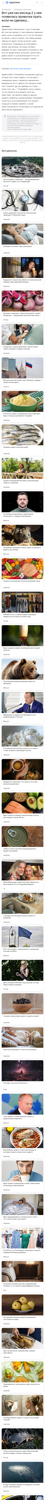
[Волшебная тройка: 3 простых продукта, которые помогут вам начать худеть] (22, 1143)
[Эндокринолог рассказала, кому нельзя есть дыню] (22, 1377)
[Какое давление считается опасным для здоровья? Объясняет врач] (22, 206)
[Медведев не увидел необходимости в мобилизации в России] (22, 707)
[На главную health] (14, 2)
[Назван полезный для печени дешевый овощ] (22, 574)
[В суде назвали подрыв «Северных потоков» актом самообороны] (22, 1477)
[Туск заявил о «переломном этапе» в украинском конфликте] (22, 1109)
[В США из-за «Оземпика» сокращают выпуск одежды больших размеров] (22, 1243)
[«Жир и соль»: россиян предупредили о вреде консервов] (22, 841)
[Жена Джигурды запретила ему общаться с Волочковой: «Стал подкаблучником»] (22, 875)
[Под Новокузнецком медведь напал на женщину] (22, 674)
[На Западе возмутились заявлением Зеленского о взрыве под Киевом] (22, 507)
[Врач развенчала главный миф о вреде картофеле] (22, 1343)
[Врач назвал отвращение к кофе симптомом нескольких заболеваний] (22, 1176)
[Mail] (7, 2)
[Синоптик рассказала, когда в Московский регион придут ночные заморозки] (22, 1444)
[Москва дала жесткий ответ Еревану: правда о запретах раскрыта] (22, 373)
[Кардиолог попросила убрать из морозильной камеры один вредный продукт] (22, 272)
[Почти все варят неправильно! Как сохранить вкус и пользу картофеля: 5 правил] (22, 406)
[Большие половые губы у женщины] (22, 239)
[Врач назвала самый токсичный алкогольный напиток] (22, 641)
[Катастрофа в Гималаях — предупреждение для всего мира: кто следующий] (22, 172)
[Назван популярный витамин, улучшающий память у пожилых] (22, 473)
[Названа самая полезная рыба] (22, 440)
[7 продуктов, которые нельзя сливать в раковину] (22, 908)
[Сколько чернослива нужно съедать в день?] (22, 1009)
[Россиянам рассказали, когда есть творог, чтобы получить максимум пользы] (22, 741)
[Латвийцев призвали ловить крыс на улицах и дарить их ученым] (22, 540)
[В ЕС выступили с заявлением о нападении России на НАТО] (22, 942)
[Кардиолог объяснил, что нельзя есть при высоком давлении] (22, 774)
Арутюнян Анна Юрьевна (20, 69)
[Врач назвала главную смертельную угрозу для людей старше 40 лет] (22, 808)
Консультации (6, 9)
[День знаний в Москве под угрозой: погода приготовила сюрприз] (22, 975)
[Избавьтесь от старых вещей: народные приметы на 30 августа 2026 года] (22, 607)
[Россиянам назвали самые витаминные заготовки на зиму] (22, 1310)
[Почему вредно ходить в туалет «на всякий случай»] (22, 1410)
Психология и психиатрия (22, 9)
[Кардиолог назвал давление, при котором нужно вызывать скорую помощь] (22, 339)
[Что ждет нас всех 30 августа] (22, 1076)
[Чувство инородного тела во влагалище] (22, 1042)
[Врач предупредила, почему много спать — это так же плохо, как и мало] (22, 1209)
